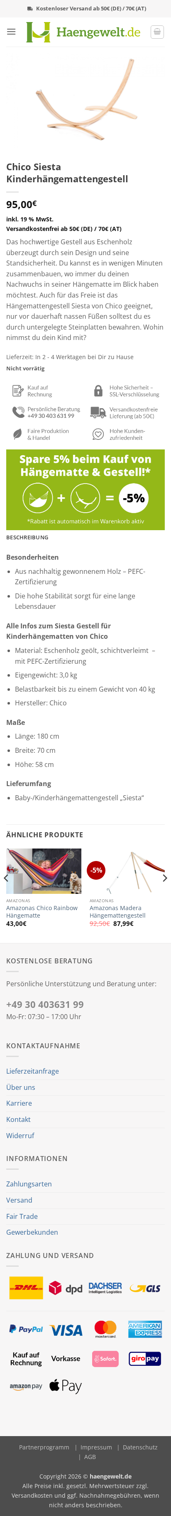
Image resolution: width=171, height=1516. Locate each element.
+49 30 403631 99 (45, 1004)
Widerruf (20, 1135)
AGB (90, 1457)
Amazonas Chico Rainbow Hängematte (42, 911)
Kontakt (18, 1119)
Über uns (20, 1087)
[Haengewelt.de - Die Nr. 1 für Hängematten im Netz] (83, 32)
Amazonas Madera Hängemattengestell (118, 911)
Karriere (19, 1103)
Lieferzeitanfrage (32, 1071)
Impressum (96, 1447)
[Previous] (7, 895)
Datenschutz (140, 1447)
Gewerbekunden (32, 1232)
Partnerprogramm (44, 1447)
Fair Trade (22, 1216)
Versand (19, 1200)
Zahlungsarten (29, 1183)
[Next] (164, 895)
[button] (11, 31)
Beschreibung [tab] (27, 537)
